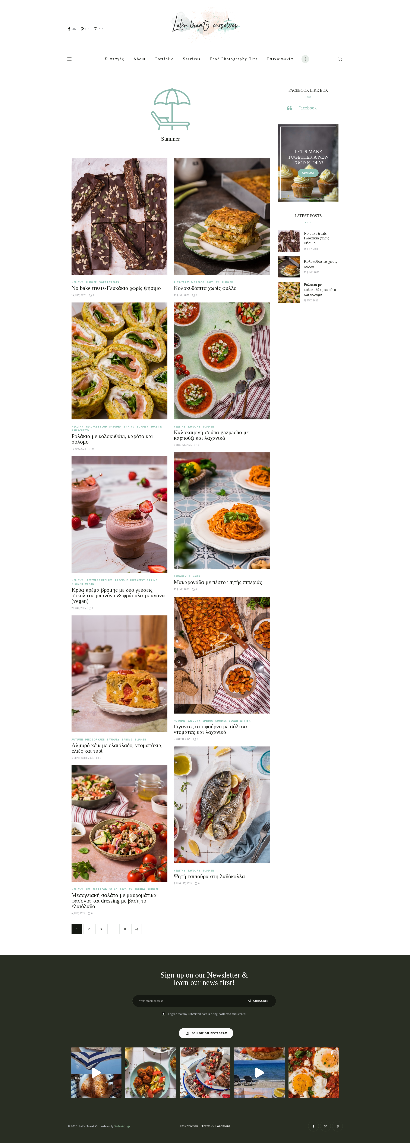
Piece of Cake (95, 739)
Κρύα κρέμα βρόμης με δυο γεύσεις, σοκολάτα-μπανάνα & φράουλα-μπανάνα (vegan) (118, 595)
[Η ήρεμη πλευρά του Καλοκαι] (96, 1072)
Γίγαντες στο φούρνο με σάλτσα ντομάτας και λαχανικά (210, 729)
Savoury (212, 282)
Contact (308, 173)
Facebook (307, 108)
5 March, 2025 (182, 739)
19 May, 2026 (79, 448)
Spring (129, 426)
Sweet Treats (109, 282)
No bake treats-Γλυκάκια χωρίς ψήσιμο (116, 288)
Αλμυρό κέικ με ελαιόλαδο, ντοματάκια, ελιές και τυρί (117, 748)
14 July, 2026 (79, 295)
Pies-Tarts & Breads (189, 282)
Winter (245, 720)
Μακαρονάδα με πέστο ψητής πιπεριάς (218, 582)
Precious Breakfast (130, 580)
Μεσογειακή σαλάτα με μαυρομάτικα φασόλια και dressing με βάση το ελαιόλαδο (114, 900)
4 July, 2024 (78, 913)
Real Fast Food (96, 426)
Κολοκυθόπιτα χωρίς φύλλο (205, 288)
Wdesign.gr (122, 1126)
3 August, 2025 (183, 445)
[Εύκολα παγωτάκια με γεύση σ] (205, 1072)
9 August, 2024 (183, 883)
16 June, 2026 (181, 295)
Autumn (179, 720)
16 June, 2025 (181, 589)
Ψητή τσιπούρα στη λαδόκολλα (209, 876)
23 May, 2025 (79, 608)
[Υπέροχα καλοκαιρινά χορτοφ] (150, 1072)
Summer (91, 282)
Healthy (77, 282)
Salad (113, 889)
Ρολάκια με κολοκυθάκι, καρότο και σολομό (112, 439)
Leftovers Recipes (99, 580)
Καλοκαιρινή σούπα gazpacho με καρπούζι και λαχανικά (211, 435)
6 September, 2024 (83, 758)
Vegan (89, 584)
